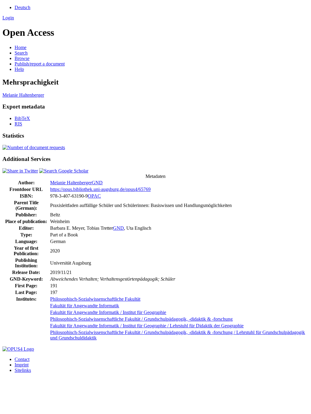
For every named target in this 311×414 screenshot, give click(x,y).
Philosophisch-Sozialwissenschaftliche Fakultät (95, 299)
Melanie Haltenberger (23, 95)
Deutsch (22, 7)
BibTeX (22, 118)
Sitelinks (23, 370)
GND (97, 182)
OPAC (94, 196)
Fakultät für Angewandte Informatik (84, 305)
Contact (22, 359)
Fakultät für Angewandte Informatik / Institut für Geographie (108, 312)
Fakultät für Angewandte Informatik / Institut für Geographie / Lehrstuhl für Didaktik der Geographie (147, 325)
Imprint (22, 364)
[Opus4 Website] (18, 349)
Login (8, 17)
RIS (18, 123)
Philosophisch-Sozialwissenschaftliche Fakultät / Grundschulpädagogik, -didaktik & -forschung (141, 319)
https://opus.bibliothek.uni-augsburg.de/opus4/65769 (100, 189)
